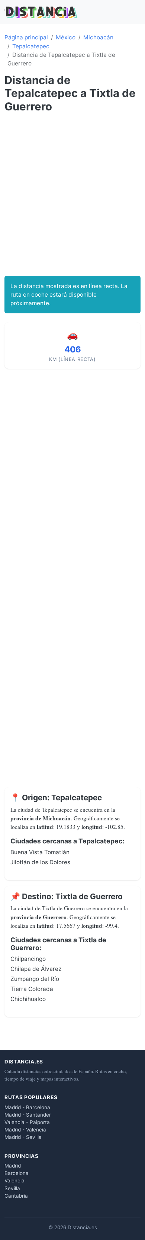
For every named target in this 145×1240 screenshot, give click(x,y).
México (65, 37)
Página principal (26, 37)
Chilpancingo (28, 958)
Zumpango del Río (34, 978)
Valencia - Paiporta (27, 1122)
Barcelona (16, 1173)
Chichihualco (28, 998)
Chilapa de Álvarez (35, 968)
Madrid (12, 1166)
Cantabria (16, 1196)
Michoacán (98, 37)
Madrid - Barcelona (27, 1107)
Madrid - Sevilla (23, 1137)
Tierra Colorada (31, 988)
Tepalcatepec (30, 46)
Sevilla (12, 1188)
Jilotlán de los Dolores (40, 862)
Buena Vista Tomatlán (40, 852)
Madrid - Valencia (25, 1130)
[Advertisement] (72, 194)
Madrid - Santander (27, 1115)
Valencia (14, 1181)
